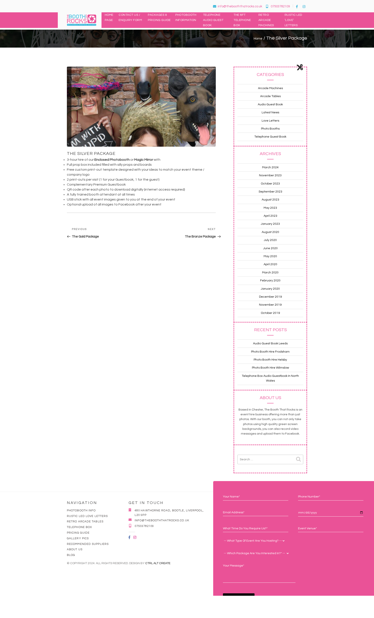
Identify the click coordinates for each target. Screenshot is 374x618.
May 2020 (270, 256)
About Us (74, 549)
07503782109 (280, 6)
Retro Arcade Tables (85, 521)
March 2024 (270, 167)
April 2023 (270, 215)
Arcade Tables (270, 96)
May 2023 (270, 207)
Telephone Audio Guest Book (213, 20)
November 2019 (270, 304)
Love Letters (270, 120)
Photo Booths (270, 128)
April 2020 (270, 264)
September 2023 (270, 191)
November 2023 (270, 175)
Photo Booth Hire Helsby (270, 359)
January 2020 (270, 288)
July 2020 (270, 240)
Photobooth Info (81, 510)
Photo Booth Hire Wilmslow (270, 367)
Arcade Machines (270, 88)
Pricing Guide (78, 532)
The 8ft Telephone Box (242, 20)
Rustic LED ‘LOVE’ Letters (293, 20)
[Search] (298, 459)
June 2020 (270, 248)
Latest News (270, 112)
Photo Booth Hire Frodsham (270, 351)
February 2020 (270, 280)
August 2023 (270, 199)
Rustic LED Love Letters (87, 516)
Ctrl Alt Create (157, 563)
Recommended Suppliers (88, 544)
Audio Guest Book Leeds (270, 343)
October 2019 (270, 313)
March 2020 (270, 272)
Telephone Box (79, 527)
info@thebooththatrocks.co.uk (240, 6)
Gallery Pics (78, 538)
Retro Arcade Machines (266, 20)
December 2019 (270, 296)
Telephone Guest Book (270, 136)
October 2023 (270, 183)
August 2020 (270, 232)
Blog (71, 555)
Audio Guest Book (270, 104)
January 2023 (270, 223)
